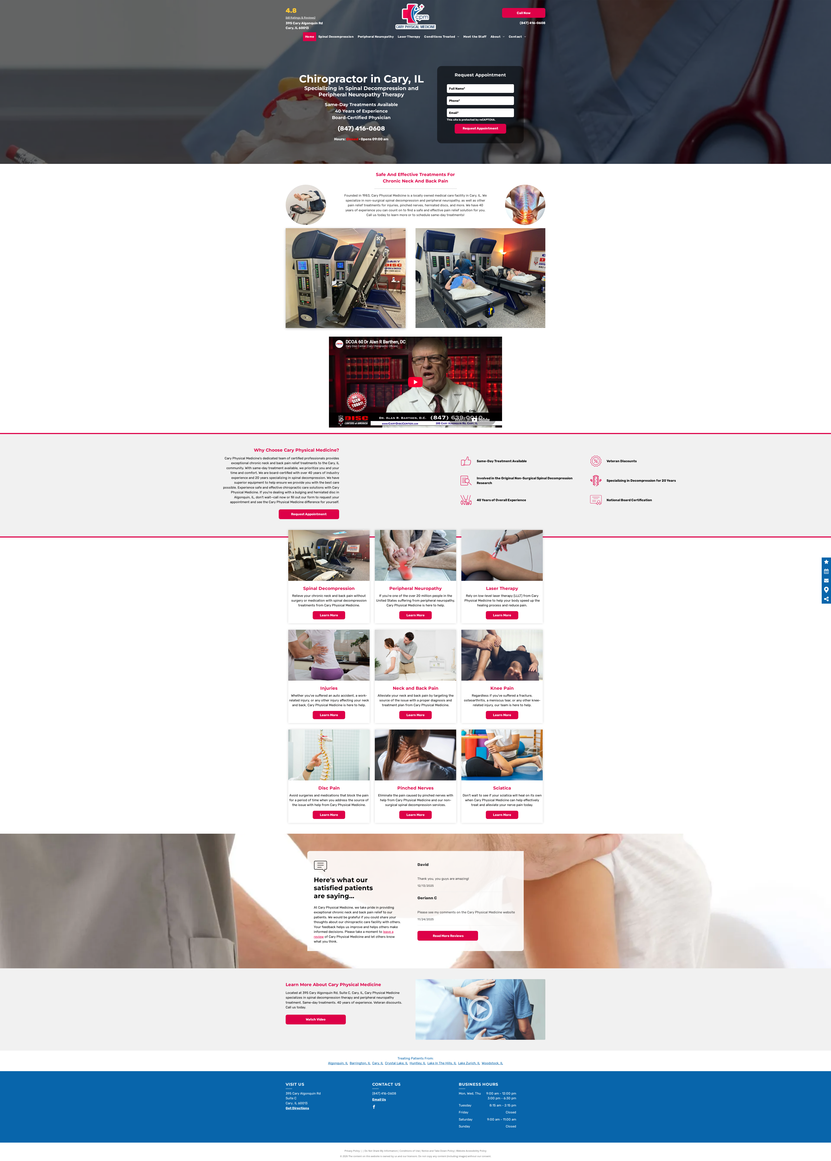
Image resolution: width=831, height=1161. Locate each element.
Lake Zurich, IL (469, 1063)
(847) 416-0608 (532, 23)
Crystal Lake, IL (396, 1063)
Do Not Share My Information (381, 1150)
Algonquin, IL (338, 1063)
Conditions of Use (409, 1150)
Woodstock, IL (492, 1063)
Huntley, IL (418, 1063)
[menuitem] (309, 36)
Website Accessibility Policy (471, 1150)
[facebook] (374, 1107)
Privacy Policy (352, 1150)
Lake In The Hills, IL (441, 1063)
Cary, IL (377, 1063)
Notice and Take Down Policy (438, 1150)
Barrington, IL (360, 1063)
